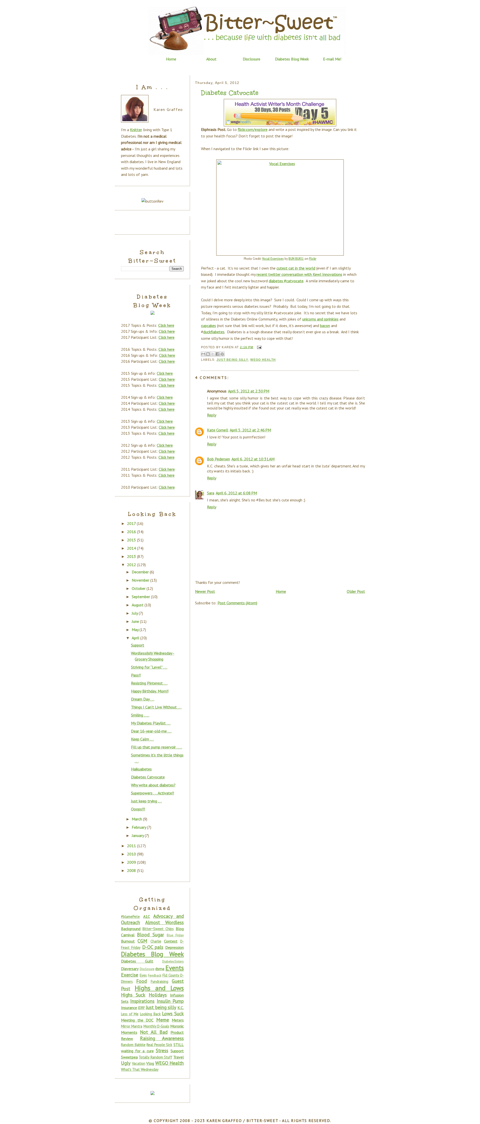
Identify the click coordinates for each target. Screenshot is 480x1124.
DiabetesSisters (173, 961)
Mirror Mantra (131, 1026)
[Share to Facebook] (217, 354)
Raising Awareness (162, 1038)
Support (137, 645)
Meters (178, 1020)
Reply (211, 414)
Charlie (155, 941)
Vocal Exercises (273, 259)
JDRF (141, 1007)
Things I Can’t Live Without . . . (156, 707)
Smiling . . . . (140, 715)
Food (141, 981)
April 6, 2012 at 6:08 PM (236, 492)
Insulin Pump (170, 1001)
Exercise (129, 975)
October (139, 588)
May (136, 629)
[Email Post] (258, 347)
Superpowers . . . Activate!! (152, 792)
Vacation (138, 1063)
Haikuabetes (141, 768)
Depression (174, 947)
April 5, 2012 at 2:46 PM (250, 429)
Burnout (128, 941)
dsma (159, 968)
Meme (162, 1020)
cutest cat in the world (295, 268)
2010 (132, 853)
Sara (210, 492)
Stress (162, 1050)
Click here (166, 325)
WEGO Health (263, 360)
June (136, 621)
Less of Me (129, 1014)
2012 (132, 564)
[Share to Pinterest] (222, 354)
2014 (132, 548)
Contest (171, 941)
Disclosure (251, 58)
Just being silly (232, 360)
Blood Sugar (150, 934)
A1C (146, 916)
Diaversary (129, 968)
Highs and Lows (159, 988)
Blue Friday (175, 935)
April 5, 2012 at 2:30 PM (248, 390)
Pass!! (136, 675)
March (137, 818)
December (141, 571)
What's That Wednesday (139, 1069)
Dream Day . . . (142, 699)
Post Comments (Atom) (237, 602)
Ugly (125, 1063)
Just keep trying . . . (146, 800)
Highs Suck (133, 995)
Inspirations (142, 1001)
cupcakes (208, 325)
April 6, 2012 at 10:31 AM (253, 458)
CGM (142, 941)
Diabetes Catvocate (229, 93)
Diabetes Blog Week (292, 58)
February (139, 827)
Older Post (356, 591)
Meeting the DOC (137, 1020)
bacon (325, 325)
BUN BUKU (295, 259)
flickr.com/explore (253, 129)
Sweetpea (129, 1057)
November (141, 580)
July (135, 613)
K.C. (181, 1007)
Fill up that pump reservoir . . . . (156, 747)
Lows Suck (173, 1013)
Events (175, 968)
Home (171, 58)
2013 (132, 556)
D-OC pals (153, 947)
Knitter (136, 129)
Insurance (129, 1007)
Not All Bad (154, 1032)
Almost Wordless (164, 922)
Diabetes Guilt (137, 961)
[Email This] (203, 354)
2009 (132, 862)
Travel (178, 1057)
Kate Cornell (217, 429)
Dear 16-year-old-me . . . (151, 731)
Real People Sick (159, 1044)
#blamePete (130, 916)
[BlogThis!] (208, 354)
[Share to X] (212, 354)
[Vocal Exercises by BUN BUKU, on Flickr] (280, 207)
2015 (132, 539)
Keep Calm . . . (142, 739)
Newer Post (205, 591)
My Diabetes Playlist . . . (150, 723)
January (138, 835)
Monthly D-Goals (156, 1026)
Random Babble (133, 1044)
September (141, 596)
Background (130, 928)
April (136, 637)
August (138, 604)
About (211, 58)
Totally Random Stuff (155, 1057)
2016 (132, 531)
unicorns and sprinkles (320, 319)
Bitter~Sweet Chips (158, 928)
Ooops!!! (138, 808)
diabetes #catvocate (286, 280)
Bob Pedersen (218, 458)
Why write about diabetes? (153, 784)
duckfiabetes (213, 331)
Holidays (158, 995)
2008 (132, 870)
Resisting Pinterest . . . (149, 683)
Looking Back (150, 1014)
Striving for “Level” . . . (149, 667)
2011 (132, 845)
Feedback (154, 975)
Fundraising (159, 981)
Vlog (150, 1063)
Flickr (312, 259)
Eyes (143, 975)
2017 (132, 523)
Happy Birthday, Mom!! (149, 691)
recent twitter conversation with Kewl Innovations (299, 274)
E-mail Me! (332, 58)
